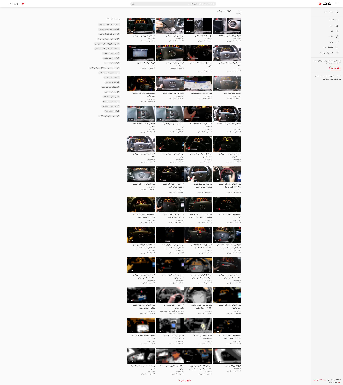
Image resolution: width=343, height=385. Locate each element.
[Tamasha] (325, 4)
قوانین (325, 76)
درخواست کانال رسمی (336, 79)
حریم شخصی (318, 76)
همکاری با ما (332, 76)
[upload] (23, 4)
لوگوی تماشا (326, 79)
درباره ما (339, 76)
